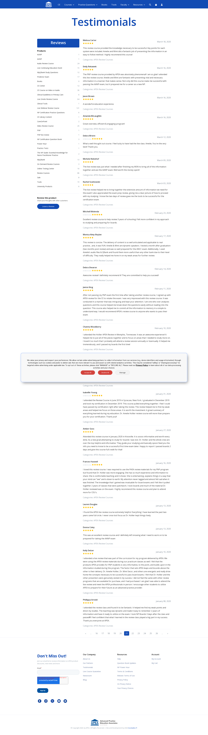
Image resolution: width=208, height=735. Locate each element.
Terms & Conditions (125, 671)
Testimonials (88, 667)
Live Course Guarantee (92, 671)
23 (139, 633)
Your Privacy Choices (125, 688)
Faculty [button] (124, 4)
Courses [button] (68, 4)
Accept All (87, 372)
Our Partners (88, 663)
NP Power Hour (123, 667)
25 (151, 633)
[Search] (150, 4)
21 (127, 633)
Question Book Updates (126, 663)
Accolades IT (132, 728)
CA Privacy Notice (124, 684)
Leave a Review (48, 206)
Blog (85, 680)
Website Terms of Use (126, 675)
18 (108, 633)
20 (121, 633)
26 (157, 633)
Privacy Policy (122, 680)
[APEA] (45, 5)
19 (115, 633)
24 (145, 633)
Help (119, 659)
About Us (86, 659)
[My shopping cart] (156, 4)
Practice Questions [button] (86, 4)
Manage (123, 372)
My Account (156, 659)
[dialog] (104, 367)
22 (133, 633)
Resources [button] (138, 4)
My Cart (155, 663)
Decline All (105, 372)
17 (102, 633)
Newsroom (87, 675)
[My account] (162, 5)
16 (96, 633)
